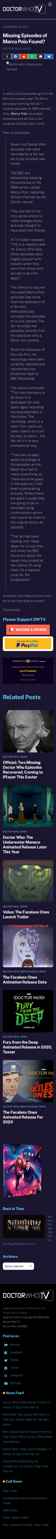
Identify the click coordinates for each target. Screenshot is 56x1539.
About (24, 1312)
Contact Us (22, 1308)
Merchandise (28, 971)
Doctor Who (12, 48)
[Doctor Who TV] (24, 13)
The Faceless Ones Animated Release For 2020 (23, 1117)
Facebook (15, 1352)
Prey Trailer (10, 1490)
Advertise (8, 1308)
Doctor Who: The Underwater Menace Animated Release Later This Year (25, 844)
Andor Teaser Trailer (16, 1517)
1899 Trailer (10, 1510)
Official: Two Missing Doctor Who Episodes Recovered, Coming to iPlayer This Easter (23, 769)
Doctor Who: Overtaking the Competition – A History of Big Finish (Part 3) (26, 1466)
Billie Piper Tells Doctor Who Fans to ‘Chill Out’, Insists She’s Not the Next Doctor (26, 1419)
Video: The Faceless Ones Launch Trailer (26, 914)
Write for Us (37, 1308)
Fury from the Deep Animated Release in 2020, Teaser (27, 1047)
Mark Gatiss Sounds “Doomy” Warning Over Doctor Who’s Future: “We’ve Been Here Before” (27, 1436)
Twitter (14, 1360)
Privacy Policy (11, 1312)
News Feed (15, 1393)
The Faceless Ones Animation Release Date (25, 979)
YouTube (15, 1383)
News (27, 48)
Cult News (14, 1481)
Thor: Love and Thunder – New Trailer (26, 1524)
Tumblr (14, 1367)
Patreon (14, 1344)
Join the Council (28, 679)
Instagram (16, 1375)
